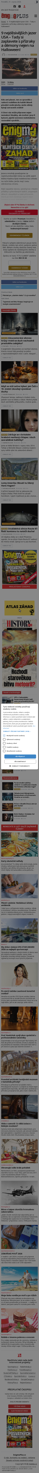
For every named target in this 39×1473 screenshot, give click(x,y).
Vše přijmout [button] (20, 756)
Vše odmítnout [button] (20, 761)
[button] (19, 731)
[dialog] (19, 736)
